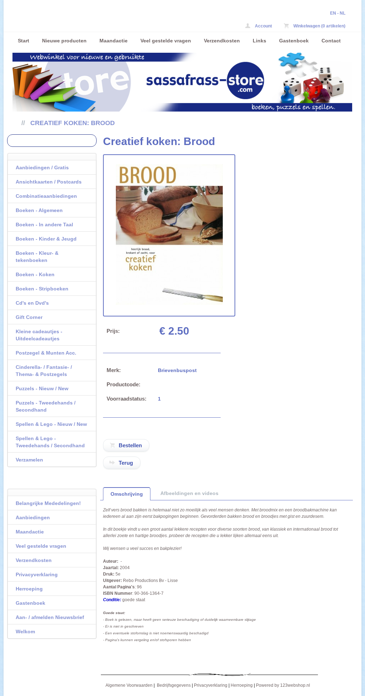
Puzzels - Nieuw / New (42, 388)
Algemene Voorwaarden (129, 685)
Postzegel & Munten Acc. (46, 353)
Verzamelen (29, 460)
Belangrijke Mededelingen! (48, 503)
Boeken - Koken (35, 274)
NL (342, 13)
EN (333, 13)
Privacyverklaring (37, 574)
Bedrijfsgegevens (174, 685)
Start (23, 40)
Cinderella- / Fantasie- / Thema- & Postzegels (44, 370)
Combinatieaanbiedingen (46, 196)
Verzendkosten (222, 40)
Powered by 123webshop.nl (283, 685)
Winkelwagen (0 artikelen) (318, 26)
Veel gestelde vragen (165, 40)
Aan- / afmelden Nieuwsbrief (50, 617)
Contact (331, 40)
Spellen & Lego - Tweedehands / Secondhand (50, 441)
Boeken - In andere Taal (44, 224)
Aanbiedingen (33, 517)
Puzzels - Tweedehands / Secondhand (46, 406)
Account (263, 26)
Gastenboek (294, 40)
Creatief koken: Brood (72, 123)
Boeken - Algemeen (39, 210)
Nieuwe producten (64, 40)
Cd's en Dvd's (32, 303)
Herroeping (29, 589)
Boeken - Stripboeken (42, 289)
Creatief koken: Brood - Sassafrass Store (107, 20)
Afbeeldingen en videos (189, 493)
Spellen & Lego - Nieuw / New (51, 424)
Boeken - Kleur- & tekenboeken (37, 256)
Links (259, 40)
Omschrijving (126, 494)
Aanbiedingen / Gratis (42, 167)
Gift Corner (29, 317)
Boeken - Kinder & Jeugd (46, 239)
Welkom (25, 631)
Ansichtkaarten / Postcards (49, 182)
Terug (126, 463)
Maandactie (113, 40)
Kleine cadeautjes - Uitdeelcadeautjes (39, 335)
